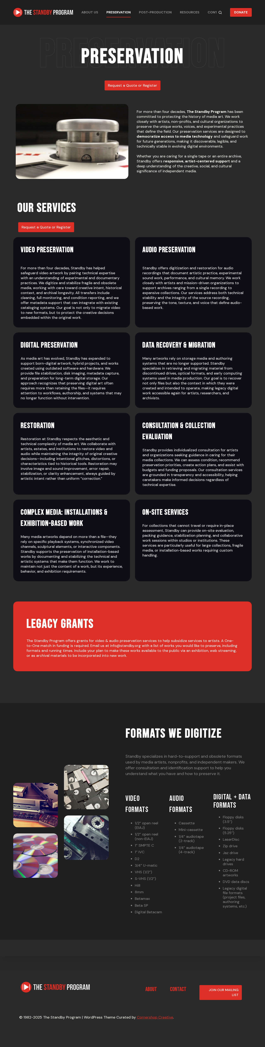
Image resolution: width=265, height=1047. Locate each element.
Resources (189, 12)
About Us (89, 12)
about (151, 989)
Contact (216, 12)
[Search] (220, 12)
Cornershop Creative (155, 1017)
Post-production (155, 12)
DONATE (241, 12)
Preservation (118, 12)
